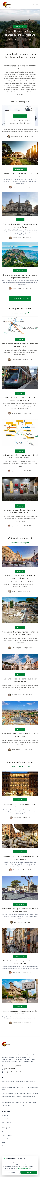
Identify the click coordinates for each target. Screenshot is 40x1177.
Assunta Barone (7, 1119)
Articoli (5, 1077)
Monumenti (20, 571)
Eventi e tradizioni (20, 116)
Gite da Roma (20, 26)
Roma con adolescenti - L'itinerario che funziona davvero (20, 1093)
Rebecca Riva (6, 1115)
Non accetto (11, 1172)
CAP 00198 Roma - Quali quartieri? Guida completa (18, 1106)
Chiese (20, 220)
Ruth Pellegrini (6, 1122)
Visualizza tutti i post (20, 313)
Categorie (6, 1128)
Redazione (6, 1111)
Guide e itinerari (20, 169)
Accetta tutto (28, 1172)
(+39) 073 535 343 (10, 1069)
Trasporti (20, 340)
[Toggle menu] (37, 5)
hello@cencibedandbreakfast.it (14, 1072)
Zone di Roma (20, 800)
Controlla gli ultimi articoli (20, 298)
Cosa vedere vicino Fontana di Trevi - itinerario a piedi (19, 1102)
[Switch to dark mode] (33, 4)
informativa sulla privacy (24, 1168)
